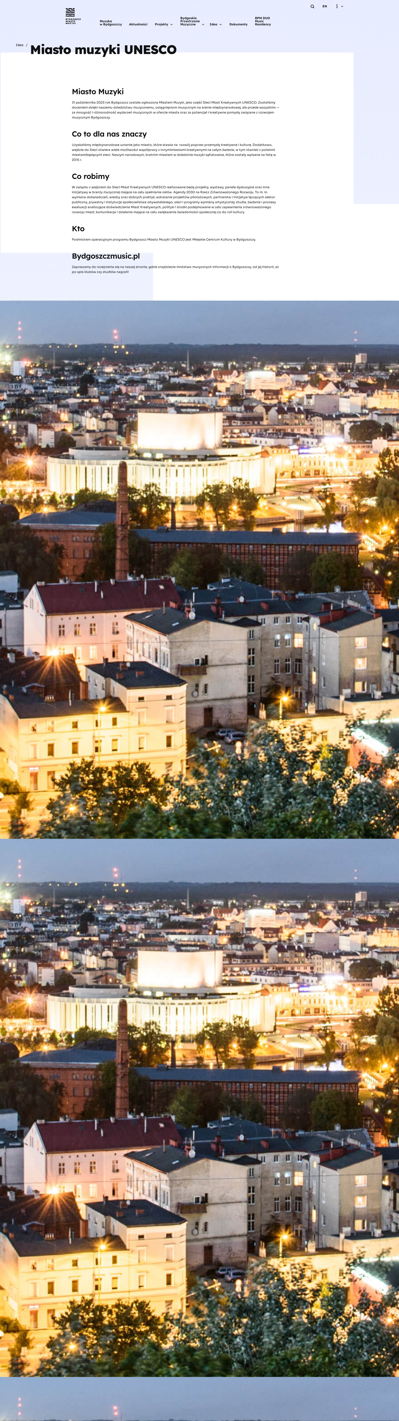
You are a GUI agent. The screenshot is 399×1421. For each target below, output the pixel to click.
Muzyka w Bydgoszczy (111, 22)
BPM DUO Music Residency (263, 21)
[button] (164, 24)
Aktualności (138, 24)
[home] (73, 16)
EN (324, 6)
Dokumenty (238, 24)
